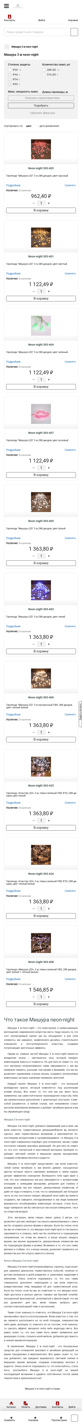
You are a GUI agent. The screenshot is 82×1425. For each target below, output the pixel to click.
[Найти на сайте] (74, 32)
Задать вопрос (80, 712)
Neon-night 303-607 (41, 432)
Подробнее (13, 185)
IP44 (16, 74)
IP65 (16, 84)
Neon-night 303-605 (41, 521)
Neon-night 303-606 (41, 697)
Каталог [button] (11, 1407)
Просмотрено (59, 1420)
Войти (41, 20)
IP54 (16, 79)
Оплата (25, 1407)
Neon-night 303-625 (41, 785)
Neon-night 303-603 (41, 609)
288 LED (53, 69)
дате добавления (49, 126)
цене (28, 126)
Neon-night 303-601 (41, 256)
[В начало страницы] (74, 1418)
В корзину (41, 210)
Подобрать (41, 105)
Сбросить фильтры (42, 112)
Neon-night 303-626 (41, 873)
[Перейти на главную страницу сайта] (30, 6)
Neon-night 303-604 (41, 344)
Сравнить (9, 1420)
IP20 (17, 69)
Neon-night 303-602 (41, 168)
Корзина (73, 20)
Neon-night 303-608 (41, 962)
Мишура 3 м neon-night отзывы (42, 1388)
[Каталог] (6, 6)
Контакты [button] (9, 20)
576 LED (52, 74)
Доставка (40, 1407)
